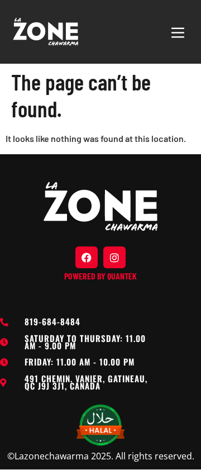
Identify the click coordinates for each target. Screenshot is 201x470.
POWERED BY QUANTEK (100, 275)
